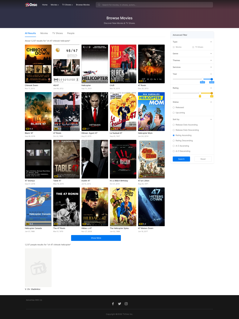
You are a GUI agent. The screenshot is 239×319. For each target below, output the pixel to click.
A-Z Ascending (182, 146)
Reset (203, 159)
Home (44, 4)
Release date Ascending (187, 124)
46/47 (56, 85)
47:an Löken (143, 180)
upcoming (180, 112)
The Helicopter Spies (119, 228)
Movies (54, 4)
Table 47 (57, 180)
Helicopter (86, 85)
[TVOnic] (31, 4)
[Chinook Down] (38, 64)
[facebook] (113, 305)
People (70, 33)
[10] (212, 93)
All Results (30, 33)
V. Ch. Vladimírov (32, 289)
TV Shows (66, 4)
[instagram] (126, 305)
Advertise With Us (34, 300)
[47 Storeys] (38, 159)
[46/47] (66, 64)
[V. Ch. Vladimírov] (38, 267)
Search (181, 159)
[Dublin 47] (94, 159)
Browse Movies (83, 4)
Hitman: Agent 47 (89, 133)
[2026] (212, 79)
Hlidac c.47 (86, 228)
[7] (200, 93)
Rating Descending (184, 140)
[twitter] (119, 305)
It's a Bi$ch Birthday (119, 180)
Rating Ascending (184, 135)
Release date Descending (187, 130)
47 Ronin (142, 85)
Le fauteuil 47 (116, 133)
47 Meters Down (145, 228)
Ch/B (112, 85)
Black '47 (29, 133)
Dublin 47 (85, 180)
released (180, 107)
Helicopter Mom (145, 133)
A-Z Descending (183, 151)
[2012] (202, 79)
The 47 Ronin (59, 228)
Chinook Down (31, 85)
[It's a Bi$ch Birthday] (123, 159)
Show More (96, 238)
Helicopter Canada (33, 228)
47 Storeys (30, 180)
